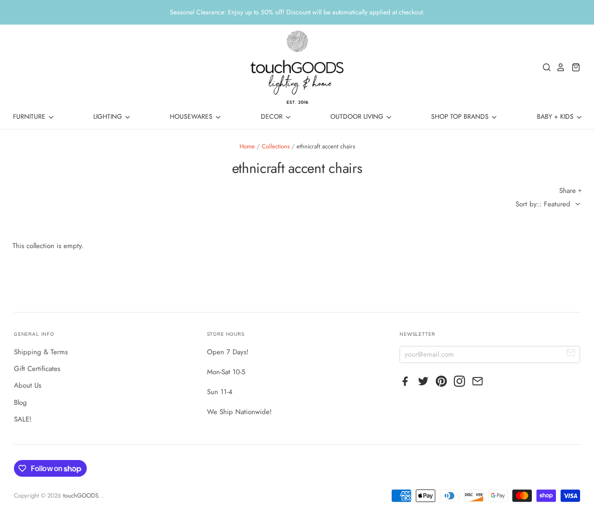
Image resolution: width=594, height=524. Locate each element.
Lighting (108, 116)
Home (247, 146)
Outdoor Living (357, 116)
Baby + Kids (556, 116)
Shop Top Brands (461, 116)
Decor (272, 116)
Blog (20, 402)
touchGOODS (80, 495)
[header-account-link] (558, 67)
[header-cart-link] (573, 67)
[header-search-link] (544, 67)
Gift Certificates (37, 369)
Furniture (30, 116)
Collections (276, 146)
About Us (27, 385)
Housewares (192, 116)
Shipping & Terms (41, 352)
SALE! (23, 419)
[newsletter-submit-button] (571, 354)
